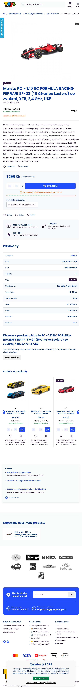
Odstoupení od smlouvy (40, 626)
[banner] (10, 5)
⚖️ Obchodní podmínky (39, 632)
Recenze (60, 643)
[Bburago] (33, 557)
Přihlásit (71, 594)
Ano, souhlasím (41, 678)
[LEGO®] (33, 566)
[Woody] (41, 575)
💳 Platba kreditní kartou (40, 641)
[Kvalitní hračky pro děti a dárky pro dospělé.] (4, 13)
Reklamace (61, 640)
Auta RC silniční (53, 14)
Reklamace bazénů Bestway (67, 637)
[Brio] (49, 557)
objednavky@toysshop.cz (51, 609)
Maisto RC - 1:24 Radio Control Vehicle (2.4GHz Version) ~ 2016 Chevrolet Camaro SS (41, 412)
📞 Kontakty (35, 638)
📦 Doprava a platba (38, 629)
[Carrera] (66, 557)
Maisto (74, 255)
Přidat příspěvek (12, 357)
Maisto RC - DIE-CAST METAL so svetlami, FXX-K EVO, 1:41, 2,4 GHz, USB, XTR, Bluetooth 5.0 (66, 412)
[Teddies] (66, 566)
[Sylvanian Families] (49, 566)
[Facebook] (4, 641)
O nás (59, 626)
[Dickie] (16, 566)
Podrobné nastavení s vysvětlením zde (41, 683)
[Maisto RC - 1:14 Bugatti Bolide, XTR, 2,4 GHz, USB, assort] (15, 389)
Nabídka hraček (15, 14)
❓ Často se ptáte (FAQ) (40, 644)
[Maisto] (74, 111)
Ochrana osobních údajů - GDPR (67, 633)
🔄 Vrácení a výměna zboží (41, 635)
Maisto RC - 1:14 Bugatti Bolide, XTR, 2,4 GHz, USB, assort (16, 412)
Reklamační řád (63, 629)
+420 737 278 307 (20, 609)
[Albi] (16, 557)
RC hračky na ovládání (34, 14)
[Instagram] (8, 641)
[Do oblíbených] (10, 436)
